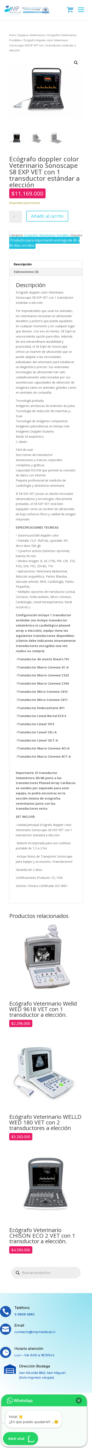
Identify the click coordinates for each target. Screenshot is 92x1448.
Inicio (12, 35)
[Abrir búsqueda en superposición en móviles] (46, 1273)
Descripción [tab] (23, 264)
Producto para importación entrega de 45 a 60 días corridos (44, 243)
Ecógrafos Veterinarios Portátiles (47, 235)
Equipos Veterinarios (31, 35)
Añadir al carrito (47, 216)
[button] (76, 63)
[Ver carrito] (70, 10)
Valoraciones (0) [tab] (26, 272)
